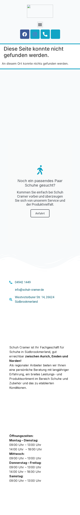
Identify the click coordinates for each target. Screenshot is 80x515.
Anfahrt (40, 213)
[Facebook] (24, 34)
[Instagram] (35, 34)
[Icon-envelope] (55, 34)
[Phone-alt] (45, 34)
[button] (40, 24)
